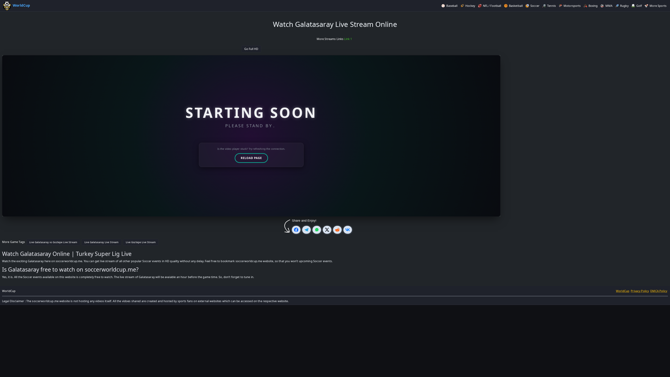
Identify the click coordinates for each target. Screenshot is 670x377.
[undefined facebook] (296, 230)
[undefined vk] (347, 230)
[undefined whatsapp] (316, 230)
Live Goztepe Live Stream (141, 242)
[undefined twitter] (327, 230)
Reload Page (251, 158)
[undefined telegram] (306, 230)
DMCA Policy (658, 291)
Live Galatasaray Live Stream (101, 242)
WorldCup (622, 291)
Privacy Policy (640, 291)
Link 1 (348, 39)
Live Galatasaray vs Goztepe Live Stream (53, 242)
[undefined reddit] (337, 230)
